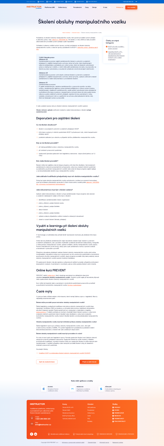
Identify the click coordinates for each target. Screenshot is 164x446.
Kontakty (89, 421)
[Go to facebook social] (31, 434)
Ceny (87, 7)
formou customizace (74, 285)
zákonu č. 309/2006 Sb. (60, 40)
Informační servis (104, 442)
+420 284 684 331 (128, 1)
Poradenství (77, 7)
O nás (105, 7)
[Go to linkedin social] (35, 434)
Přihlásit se (119, 7)
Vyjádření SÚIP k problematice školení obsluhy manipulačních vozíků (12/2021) (64, 353)
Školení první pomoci (68, 413)
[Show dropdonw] (69, 7)
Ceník (89, 415)
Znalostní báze (76, 32)
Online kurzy (62, 7)
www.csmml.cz (41, 312)
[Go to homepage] (34, 7)
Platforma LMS (50, 7)
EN (136, 1)
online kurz (51, 275)
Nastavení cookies (118, 442)
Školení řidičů (66, 410)
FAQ (88, 418)
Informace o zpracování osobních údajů (73, 442)
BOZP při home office (69, 415)
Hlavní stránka (66, 32)
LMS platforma (91, 407)
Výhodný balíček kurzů (69, 418)
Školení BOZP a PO (68, 407)
